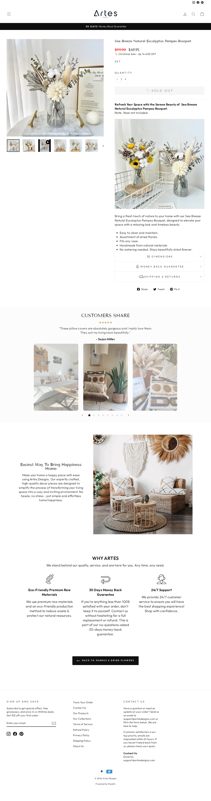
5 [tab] (108, 415)
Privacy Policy (81, 735)
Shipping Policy (82, 740)
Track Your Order (83, 702)
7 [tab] (117, 415)
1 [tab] (89, 415)
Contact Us (79, 707)
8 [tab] (122, 415)
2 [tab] (94, 415)
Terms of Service (82, 724)
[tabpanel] (105, 365)
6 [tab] (112, 415)
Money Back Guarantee (162, 266)
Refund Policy (81, 729)
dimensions (162, 256)
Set (118, 61)
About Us (78, 746)
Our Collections (82, 718)
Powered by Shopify (105, 783)
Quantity (123, 72)
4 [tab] (103, 415)
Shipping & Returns (162, 276)
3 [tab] (99, 415)
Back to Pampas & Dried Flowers (107, 660)
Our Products (80, 713)
